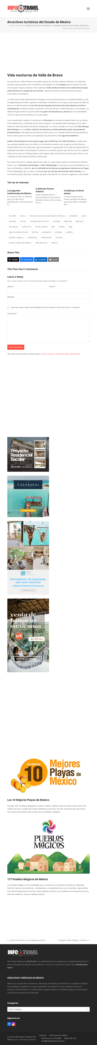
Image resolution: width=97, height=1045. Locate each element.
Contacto (42, 1035)
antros (23, 215)
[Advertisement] (48, 55)
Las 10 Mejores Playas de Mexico (28, 800)
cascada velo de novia (39, 221)
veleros (54, 242)
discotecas (13, 226)
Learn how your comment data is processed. (60, 354)
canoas (23, 221)
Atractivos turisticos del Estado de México (47, 215)
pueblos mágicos (16, 237)
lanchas (35, 232)
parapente (46, 232)
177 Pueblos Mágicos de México (27, 879)
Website (10, 297)
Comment (12, 313)
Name (10, 286)
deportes (68, 221)
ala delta (12, 215)
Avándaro (73, 215)
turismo (59, 237)
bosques (12, 221)
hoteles (61, 226)
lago (70, 226)
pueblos (69, 232)
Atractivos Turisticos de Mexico (38, 25)
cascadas (56, 221)
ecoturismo (26, 226)
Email (52, 286)
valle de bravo (41, 242)
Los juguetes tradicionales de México (19, 192)
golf (53, 226)
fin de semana (41, 226)
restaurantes (46, 237)
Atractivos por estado (58, 1035)
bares (83, 215)
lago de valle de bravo (18, 232)
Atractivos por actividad (51, 1038)
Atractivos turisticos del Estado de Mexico (70, 25)
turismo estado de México (20, 242)
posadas (58, 232)
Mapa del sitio (70, 1038)
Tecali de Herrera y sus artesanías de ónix (26, 940)
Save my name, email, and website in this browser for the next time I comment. (45, 307)
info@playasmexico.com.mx (53, 1041)
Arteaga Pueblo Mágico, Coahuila (72, 940)
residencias (32, 237)
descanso (80, 221)
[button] (88, 9)
